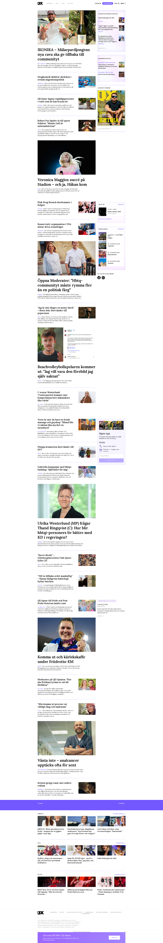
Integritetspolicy (116, 912)
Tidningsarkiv (89, 912)
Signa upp (114, 937)
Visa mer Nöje (120, 843)
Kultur (100, 21)
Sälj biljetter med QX (105, 219)
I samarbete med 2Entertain (106, 62)
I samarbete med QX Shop (105, 72)
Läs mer (99, 616)
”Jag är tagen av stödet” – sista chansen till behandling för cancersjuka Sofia (107, 27)
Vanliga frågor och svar (74, 912)
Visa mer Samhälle (118, 813)
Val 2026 (70, 3)
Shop (63, 3)
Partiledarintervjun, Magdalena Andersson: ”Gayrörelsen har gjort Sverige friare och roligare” (107, 38)
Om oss (62, 912)
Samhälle (50, 3)
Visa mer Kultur (119, 874)
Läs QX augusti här (103, 128)
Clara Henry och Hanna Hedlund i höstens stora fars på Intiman (107, 66)
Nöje (57, 3)
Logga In (98, 3)
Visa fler (101, 48)
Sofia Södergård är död (106, 18)
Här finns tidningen (102, 912)
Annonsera (53, 912)
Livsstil (100, 31)
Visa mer (120, 204)
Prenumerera (107, 3)
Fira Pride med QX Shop (106, 74)
